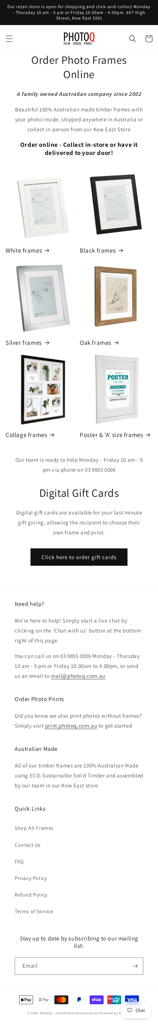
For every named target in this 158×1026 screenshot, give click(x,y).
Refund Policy (31, 894)
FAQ (19, 861)
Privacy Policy (31, 878)
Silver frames (24, 343)
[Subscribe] (135, 966)
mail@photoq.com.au (78, 675)
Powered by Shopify (114, 1013)
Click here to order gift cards (79, 557)
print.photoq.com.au (71, 725)
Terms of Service (34, 911)
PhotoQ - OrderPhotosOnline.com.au (69, 1013)
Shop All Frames (34, 828)
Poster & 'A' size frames (111, 435)
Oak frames (95, 343)
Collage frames (26, 435)
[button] (9, 39)
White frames (24, 250)
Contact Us (28, 845)
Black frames (98, 250)
